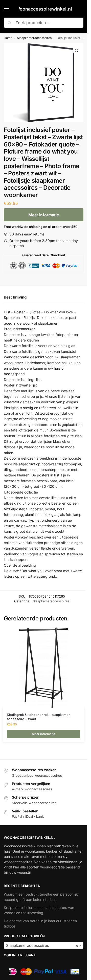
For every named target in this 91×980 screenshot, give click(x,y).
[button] (76, 50)
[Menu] (11, 9)
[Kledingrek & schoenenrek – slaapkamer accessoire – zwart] (43, 667)
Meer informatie (43, 214)
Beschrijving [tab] (15, 297)
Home (8, 38)
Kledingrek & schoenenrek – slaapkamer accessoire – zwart (38, 717)
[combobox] (43, 945)
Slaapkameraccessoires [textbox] (42, 945)
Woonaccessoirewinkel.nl (43, 9)
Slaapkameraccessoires (34, 38)
